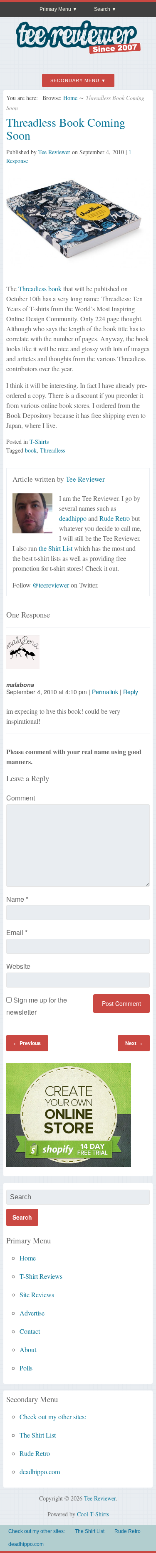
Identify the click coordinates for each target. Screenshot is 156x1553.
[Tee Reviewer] (78, 50)
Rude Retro (114, 518)
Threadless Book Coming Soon (65, 128)
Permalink (105, 692)
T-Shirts (39, 441)
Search (102, 9)
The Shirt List (38, 1434)
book (31, 450)
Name (17, 899)
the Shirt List (55, 548)
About (28, 1349)
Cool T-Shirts (93, 1514)
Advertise (32, 1312)
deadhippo (73, 518)
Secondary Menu (74, 80)
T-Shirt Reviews (41, 1276)
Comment (20, 798)
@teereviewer (50, 584)
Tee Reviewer (54, 152)
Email (16, 932)
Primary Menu (55, 9)
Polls (26, 1367)
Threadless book (40, 288)
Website (18, 966)
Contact (30, 1331)
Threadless (52, 450)
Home (70, 98)
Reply (130, 692)
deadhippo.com (40, 1471)
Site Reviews (37, 1294)
